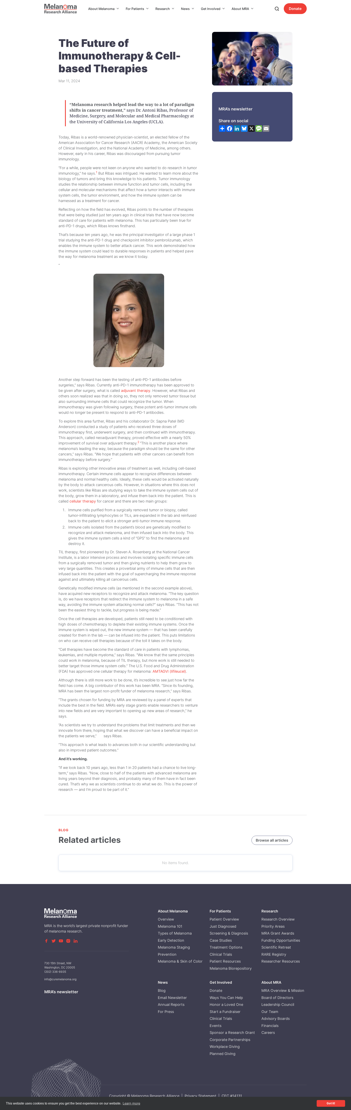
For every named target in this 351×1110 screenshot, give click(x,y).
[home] (60, 8)
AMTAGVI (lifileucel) (169, 671)
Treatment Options (226, 947)
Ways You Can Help (226, 997)
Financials (269, 1026)
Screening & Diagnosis (229, 933)
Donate (295, 8)
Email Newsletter (172, 997)
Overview (166, 919)
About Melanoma (101, 9)
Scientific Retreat (276, 947)
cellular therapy (82, 501)
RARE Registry (273, 954)
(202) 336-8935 (55, 971)
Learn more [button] (131, 1103)
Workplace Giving (225, 1046)
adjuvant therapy (135, 390)
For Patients (135, 9)
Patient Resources (225, 961)
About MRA (240, 9)
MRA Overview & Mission (282, 990)
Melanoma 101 (170, 926)
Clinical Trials (221, 954)
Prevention (167, 954)
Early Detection (171, 940)
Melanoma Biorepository (231, 968)
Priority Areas (273, 926)
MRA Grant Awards (277, 933)
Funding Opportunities (280, 940)
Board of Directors (277, 997)
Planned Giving (222, 1054)
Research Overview (278, 919)
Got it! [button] (331, 1103)
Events (215, 1026)
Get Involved (210, 9)
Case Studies (221, 940)
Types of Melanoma (175, 933)
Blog (162, 990)
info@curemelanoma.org (60, 979)
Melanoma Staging (174, 947)
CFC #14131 (232, 1096)
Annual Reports (171, 1004)
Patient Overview (224, 919)
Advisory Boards (275, 1018)
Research (162, 9)
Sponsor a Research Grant (232, 1032)
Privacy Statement (200, 1096)
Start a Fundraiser (225, 1011)
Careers (268, 1032)
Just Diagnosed (223, 926)
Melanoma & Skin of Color (180, 961)
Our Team (269, 1011)
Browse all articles (272, 840)
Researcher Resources (280, 961)
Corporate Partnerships (230, 1040)
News (185, 9)
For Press (166, 1011)
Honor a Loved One (226, 1004)
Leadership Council (277, 1004)
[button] (103, 9)
